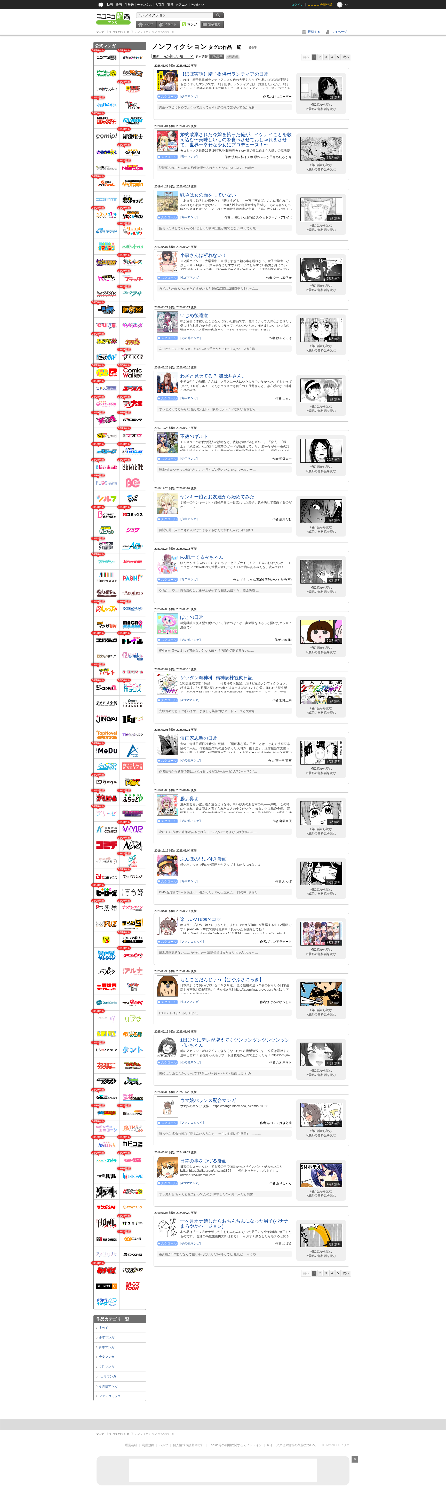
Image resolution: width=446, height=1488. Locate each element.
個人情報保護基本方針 (188, 1445)
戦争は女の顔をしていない (208, 195)
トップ (148, 24)
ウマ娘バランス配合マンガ (208, 1100)
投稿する (314, 32)
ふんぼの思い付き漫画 (203, 859)
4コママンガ (107, 1376)
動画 (110, 4)
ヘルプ (163, 1445)
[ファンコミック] (192, 941)
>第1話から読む (321, 104)
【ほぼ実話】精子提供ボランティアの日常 (224, 74)
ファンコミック (110, 1396)
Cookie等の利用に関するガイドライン (235, 1445)
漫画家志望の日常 (198, 738)
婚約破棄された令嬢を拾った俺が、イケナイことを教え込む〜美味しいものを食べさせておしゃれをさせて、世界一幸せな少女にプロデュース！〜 (236, 139)
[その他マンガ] (190, 338)
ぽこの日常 (191, 617)
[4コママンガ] (189, 277)
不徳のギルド (194, 436)
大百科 (159, 4)
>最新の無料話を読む (321, 109)
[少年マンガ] (188, 96)
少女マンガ (106, 1357)
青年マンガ (106, 1347)
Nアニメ (182, 4)
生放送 (129, 4)
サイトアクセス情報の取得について (291, 1445)
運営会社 (131, 1445)
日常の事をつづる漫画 (203, 1160)
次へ (346, 57)
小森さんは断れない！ (203, 255)
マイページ (339, 32)
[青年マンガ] (188, 157)
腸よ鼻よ (189, 798)
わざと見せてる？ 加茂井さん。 (213, 376)
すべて (103, 1327)
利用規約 (148, 1445)
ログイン (297, 4)
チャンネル (144, 4)
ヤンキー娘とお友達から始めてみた (217, 496)
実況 (170, 4)
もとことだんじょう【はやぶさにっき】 (222, 979)
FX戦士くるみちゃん (201, 557)
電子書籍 (214, 24)
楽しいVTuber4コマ (200, 919)
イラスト (170, 24)
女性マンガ (106, 1366)
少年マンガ (106, 1337)
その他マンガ (108, 1386)
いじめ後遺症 (194, 315)
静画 (119, 4)
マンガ (192, 24)
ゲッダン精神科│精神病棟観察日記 (216, 677)
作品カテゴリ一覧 (112, 1319)
